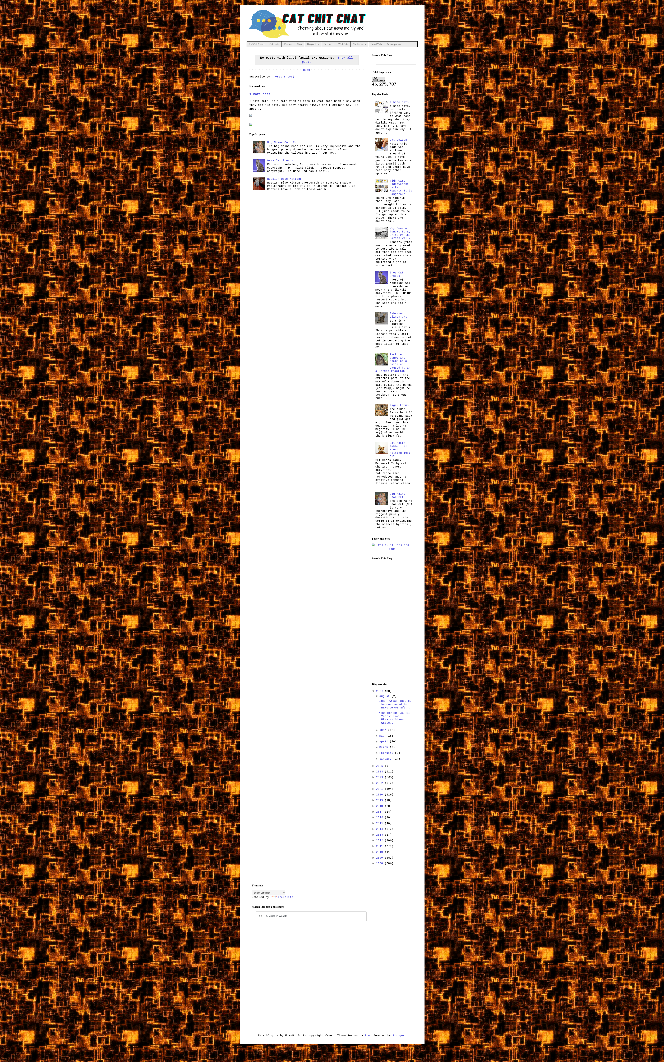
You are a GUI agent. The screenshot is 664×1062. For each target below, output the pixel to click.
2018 (380, 806)
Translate (285, 897)
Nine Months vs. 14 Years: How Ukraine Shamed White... (394, 718)
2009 (380, 857)
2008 (380, 863)
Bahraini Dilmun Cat (398, 315)
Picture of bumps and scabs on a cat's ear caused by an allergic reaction (393, 363)
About (299, 44)
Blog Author (313, 44)
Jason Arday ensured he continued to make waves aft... (395, 704)
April (384, 741)
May (382, 736)
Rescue (288, 44)
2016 (380, 817)
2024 (380, 771)
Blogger (399, 1035)
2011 (380, 846)
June (383, 730)
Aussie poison (394, 44)
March (384, 747)
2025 (380, 766)
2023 (380, 777)
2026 (380, 691)
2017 (380, 811)
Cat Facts (274, 44)
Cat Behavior (359, 44)
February (387, 753)
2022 (380, 783)
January (386, 759)
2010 (380, 852)
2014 (380, 829)
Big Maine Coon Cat (282, 142)
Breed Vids (376, 44)
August (385, 696)
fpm (367, 1035)
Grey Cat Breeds (280, 160)
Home (306, 70)
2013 (380, 834)
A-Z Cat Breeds (257, 44)
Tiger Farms (399, 405)
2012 (380, 840)
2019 (380, 800)
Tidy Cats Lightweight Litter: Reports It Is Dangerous (401, 187)
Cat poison (398, 139)
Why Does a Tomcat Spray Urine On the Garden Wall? (400, 233)
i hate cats (259, 94)
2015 (380, 823)
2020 (380, 794)
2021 (380, 789)
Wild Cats (343, 44)
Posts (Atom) (284, 76)
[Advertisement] (392, 625)
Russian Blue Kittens (284, 179)
